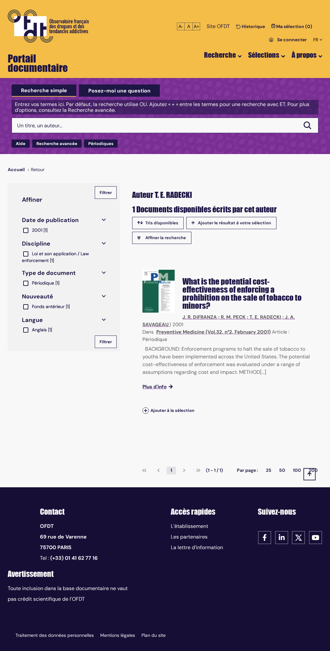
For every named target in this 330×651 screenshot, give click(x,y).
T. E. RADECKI (265, 317)
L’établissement (189, 526)
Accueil (16, 169)
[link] (144, 470)
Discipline (36, 244)
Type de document (49, 273)
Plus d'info (154, 387)
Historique (253, 26)
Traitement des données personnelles (54, 635)
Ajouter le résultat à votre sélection (234, 223)
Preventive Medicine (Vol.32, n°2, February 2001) (213, 332)
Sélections (263, 55)
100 (297, 470)
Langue (32, 320)
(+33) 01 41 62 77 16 (74, 558)
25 (268, 470)
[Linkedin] (281, 537)
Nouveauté (37, 296)
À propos (304, 55)
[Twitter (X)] (298, 537)
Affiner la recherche (165, 237)
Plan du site (153, 635)
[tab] (44, 90)
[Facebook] (264, 537)
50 (282, 470)
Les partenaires (189, 536)
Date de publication (50, 220)
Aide (20, 143)
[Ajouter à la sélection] (145, 410)
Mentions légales (117, 635)
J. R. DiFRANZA (199, 317)
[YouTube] (315, 537)
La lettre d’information (197, 547)
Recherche (220, 55)
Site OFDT (218, 26)
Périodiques (100, 143)
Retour (37, 169)
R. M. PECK (233, 317)
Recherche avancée (56, 143)
